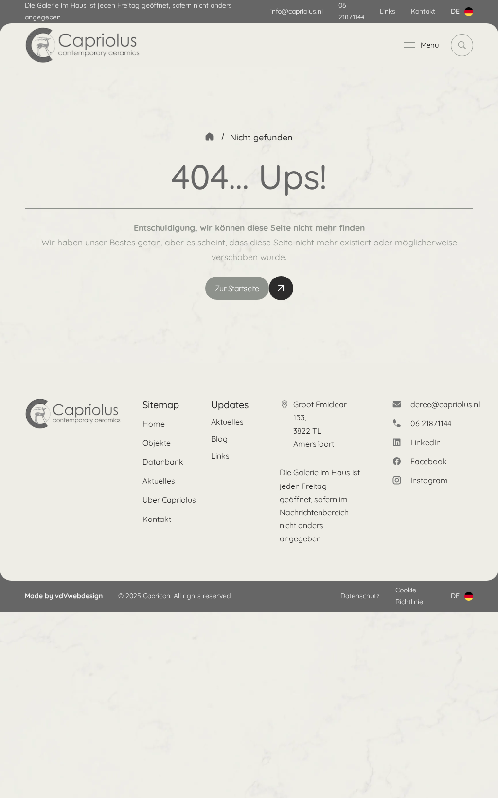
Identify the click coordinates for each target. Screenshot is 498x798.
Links (387, 11)
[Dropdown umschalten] (468, 11)
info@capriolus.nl (296, 11)
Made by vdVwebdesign (64, 595)
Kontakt (423, 11)
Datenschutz (360, 595)
